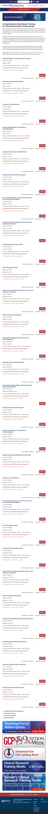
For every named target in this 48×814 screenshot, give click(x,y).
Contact (15, 1)
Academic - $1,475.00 (41, 124)
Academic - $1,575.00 (41, 101)
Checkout (35, 1)
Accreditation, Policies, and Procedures (37, 809)
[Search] (31, 2)
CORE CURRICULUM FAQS (10, 713)
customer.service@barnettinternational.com (22, 799)
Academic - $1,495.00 (41, 78)
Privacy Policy (44, 801)
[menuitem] (41, 5)
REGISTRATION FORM (8, 717)
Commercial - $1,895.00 (28, 78)
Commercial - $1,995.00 (28, 101)
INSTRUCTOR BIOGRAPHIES (10, 715)
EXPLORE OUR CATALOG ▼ (24, 9)
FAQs (42, 799)
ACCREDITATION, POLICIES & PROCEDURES (13, 711)
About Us (36, 799)
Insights (11, 1)
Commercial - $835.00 (28, 264)
